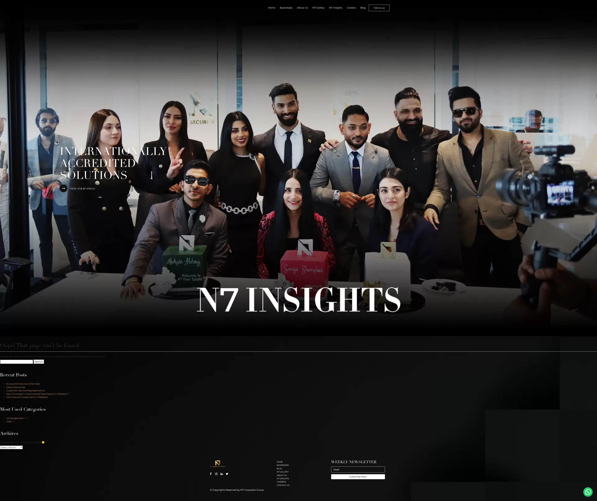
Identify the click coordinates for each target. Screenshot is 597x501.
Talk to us (379, 7)
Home (271, 7)
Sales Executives (15, 387)
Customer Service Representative (25, 390)
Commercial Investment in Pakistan (27, 397)
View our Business (82, 188)
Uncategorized (14, 418)
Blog (363, 7)
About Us (302, 7)
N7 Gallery (318, 7)
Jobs (9, 421)
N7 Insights (335, 7)
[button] (588, 492)
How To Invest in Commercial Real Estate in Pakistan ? (37, 393)
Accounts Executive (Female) (23, 383)
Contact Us (283, 485)
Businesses (286, 7)
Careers (351, 7)
